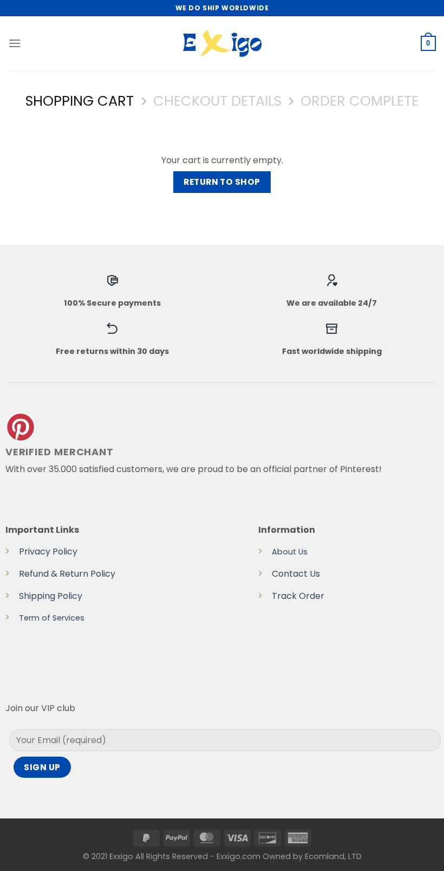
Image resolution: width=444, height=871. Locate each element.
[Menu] (14, 43)
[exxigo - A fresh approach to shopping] (222, 43)
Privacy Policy (48, 551)
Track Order (298, 596)
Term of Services (51, 617)
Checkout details (217, 101)
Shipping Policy (50, 596)
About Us (290, 551)
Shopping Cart (79, 101)
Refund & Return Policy (67, 573)
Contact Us (296, 573)
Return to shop (222, 182)
